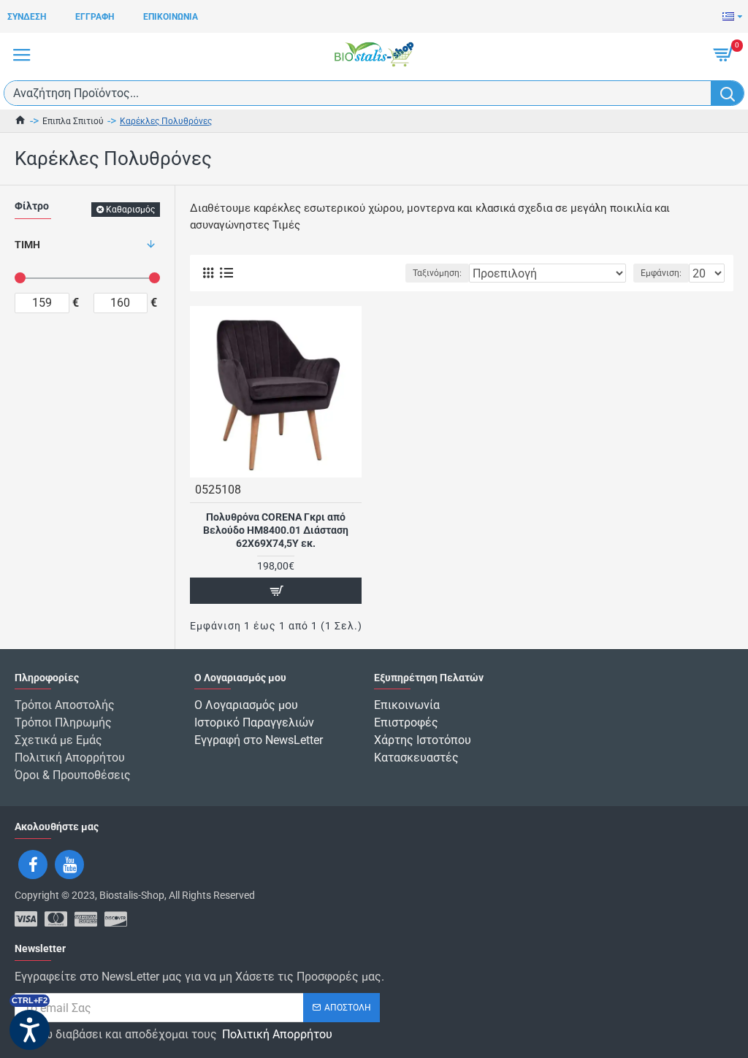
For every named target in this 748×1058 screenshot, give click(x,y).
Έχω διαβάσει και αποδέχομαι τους (180, 1034)
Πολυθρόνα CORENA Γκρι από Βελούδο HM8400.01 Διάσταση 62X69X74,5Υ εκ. (275, 530)
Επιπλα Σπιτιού (73, 121)
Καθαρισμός (130, 209)
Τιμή (27, 244)
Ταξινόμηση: (437, 273)
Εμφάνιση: (661, 273)
